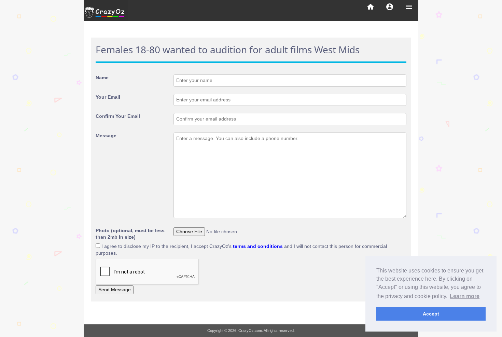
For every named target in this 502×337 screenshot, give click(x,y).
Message (106, 135)
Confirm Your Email (118, 116)
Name (102, 77)
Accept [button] (431, 314)
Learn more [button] (464, 296)
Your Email (108, 97)
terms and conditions (258, 246)
